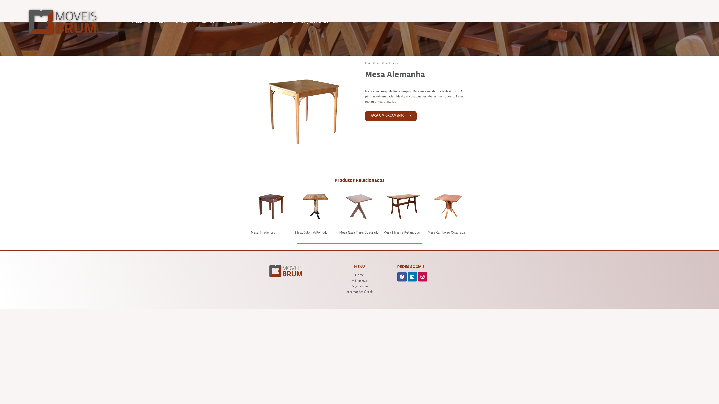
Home (137, 22)
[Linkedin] (412, 276)
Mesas (376, 63)
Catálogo (228, 22)
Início (368, 63)
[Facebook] (402, 276)
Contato (276, 22)
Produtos (181, 22)
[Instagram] (422, 276)
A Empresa (158, 22)
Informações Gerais (310, 22)
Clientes (206, 22)
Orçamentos (252, 22)
